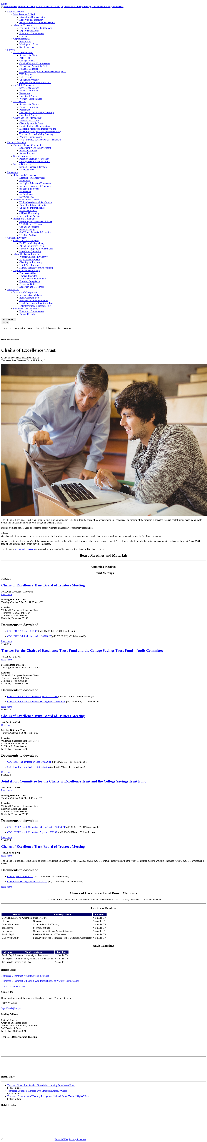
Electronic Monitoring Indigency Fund (37, 128)
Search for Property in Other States (36, 248)
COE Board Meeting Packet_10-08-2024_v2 (28, 767)
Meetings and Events (29, 44)
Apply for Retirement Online (33, 205)
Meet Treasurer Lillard (24, 14)
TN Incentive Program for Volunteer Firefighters (42, 71)
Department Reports (29, 30)
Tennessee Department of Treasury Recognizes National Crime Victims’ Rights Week (48, 1096)
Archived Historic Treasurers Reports (37, 22)
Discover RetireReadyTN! (32, 178)
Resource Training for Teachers (34, 158)
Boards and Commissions (31, 33)
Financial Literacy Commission (28, 145)
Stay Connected (27, 47)
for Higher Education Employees (35, 183)
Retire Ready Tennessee (24, 175)
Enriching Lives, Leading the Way (35, 28)
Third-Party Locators (29, 265)
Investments (13, 289)
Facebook (141, 333)
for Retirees (24, 180)
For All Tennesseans (23, 52)
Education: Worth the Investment (35, 148)
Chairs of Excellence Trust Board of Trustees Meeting (43, 585)
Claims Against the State (31, 123)
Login (4, 3)
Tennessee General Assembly (15, 1118)
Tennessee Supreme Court (13, 986)
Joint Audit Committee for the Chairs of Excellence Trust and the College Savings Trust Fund (73, 781)
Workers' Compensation (30, 98)
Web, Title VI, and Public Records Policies (21, 1070)
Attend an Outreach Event (31, 246)
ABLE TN (24, 58)
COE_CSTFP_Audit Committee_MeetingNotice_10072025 (36, 701)
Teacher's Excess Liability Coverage (36, 112)
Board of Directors (28, 150)
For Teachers (19, 101)
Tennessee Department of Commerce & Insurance (25, 975)
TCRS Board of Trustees (31, 224)
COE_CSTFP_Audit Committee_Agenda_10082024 (32, 832)
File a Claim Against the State (33, 66)
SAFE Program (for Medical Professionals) (40, 131)
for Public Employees (23, 85)
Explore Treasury (15, 11)
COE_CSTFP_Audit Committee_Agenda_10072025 (32, 696)
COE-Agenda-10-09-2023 (20, 876)
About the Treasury (22, 25)
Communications (21, 39)
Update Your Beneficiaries (32, 207)
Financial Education (28, 69)
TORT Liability (26, 77)
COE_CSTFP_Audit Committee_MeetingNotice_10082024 (36, 827)
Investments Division (25, 549)
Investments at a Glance (30, 295)
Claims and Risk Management (27, 118)
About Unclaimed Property (26, 254)
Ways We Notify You (29, 259)
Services (11, 49)
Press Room (25, 41)
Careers (23, 36)
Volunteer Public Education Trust (35, 82)
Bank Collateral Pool (29, 297)
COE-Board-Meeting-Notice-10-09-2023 (27, 881)
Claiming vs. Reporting (30, 262)
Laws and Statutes (28, 276)
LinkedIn (179, 333)
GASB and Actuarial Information (35, 232)
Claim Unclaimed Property (26, 240)
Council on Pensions (29, 227)
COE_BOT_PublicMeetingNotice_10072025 (29, 636)
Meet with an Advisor (29, 216)
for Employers (26, 194)
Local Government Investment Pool (36, 303)
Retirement (24, 93)
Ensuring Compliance (29, 281)
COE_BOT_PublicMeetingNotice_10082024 (29, 762)
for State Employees (29, 188)
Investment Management (25, 292)
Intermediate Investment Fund (33, 300)
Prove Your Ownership (30, 251)
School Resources (21, 156)
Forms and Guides (28, 210)
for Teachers (25, 191)
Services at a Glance (29, 55)
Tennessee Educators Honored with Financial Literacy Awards (37, 1090)
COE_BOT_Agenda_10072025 (22, 631)
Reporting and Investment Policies (35, 221)
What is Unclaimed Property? (33, 257)
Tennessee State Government (15, 1113)
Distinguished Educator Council (34, 161)
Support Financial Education (33, 167)
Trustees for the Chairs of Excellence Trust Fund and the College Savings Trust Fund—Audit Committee (82, 650)
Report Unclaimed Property (26, 270)
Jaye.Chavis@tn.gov (11, 1008)
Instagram (154, 333)
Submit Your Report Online (32, 278)
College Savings (27, 60)
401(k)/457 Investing (29, 213)
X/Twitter (167, 333)
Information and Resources (26, 199)
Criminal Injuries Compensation (34, 63)
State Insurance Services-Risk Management (40, 139)
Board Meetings (27, 229)
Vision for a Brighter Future (32, 17)
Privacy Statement (77, 1139)
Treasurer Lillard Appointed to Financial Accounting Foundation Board (41, 1085)
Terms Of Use (61, 1139)
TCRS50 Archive (27, 235)
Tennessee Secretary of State (14, 1129)
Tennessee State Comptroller (14, 1124)
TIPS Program (26, 74)
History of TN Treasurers (31, 19)
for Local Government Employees (35, 186)
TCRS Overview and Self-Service (35, 202)
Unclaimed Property (29, 79)
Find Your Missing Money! (32, 243)
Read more (6, 594)
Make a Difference (22, 164)
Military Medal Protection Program (36, 267)
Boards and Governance (25, 218)
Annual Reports (27, 153)
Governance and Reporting (26, 308)
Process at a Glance (28, 273)
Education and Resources (31, 287)
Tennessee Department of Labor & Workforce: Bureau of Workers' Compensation (40, 981)
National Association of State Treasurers (20, 1134)
